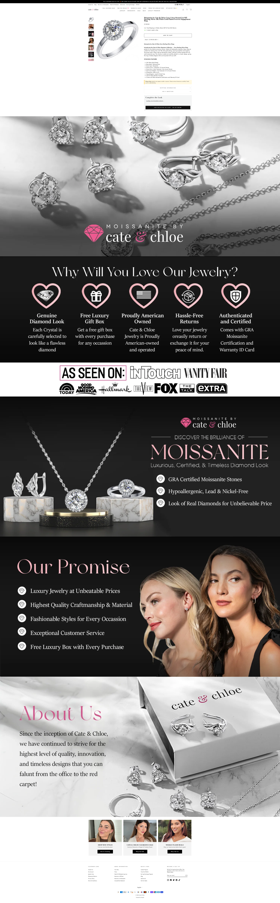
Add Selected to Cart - (167, 107)
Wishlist (137, 4)
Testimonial (122, 4)
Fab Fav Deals (144, 880)
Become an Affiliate (119, 876)
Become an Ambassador (103, 4)
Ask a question (168, 91)
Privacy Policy (91, 878)
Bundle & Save (136, 8)
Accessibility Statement (120, 880)
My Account (90, 872)
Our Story (117, 869)
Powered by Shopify (140, 897)
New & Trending (105, 851)
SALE (139, 10)
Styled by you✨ (171, 8)
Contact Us (90, 4)
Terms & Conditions (92, 880)
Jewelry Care (91, 874)
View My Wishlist (144, 872)
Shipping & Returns (92, 876)
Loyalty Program (154, 10)
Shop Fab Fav (175, 851)
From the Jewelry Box (156, 8)
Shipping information (168, 88)
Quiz (144, 10)
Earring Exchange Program (147, 874)
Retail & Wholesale (114, 4)
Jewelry (122, 10)
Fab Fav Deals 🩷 (123, 8)
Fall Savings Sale (109, 8)
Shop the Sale (140, 851)
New (144, 8)
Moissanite (131, 10)
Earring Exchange (130, 4)
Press (116, 872)
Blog (95, 4)
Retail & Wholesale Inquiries (121, 874)
